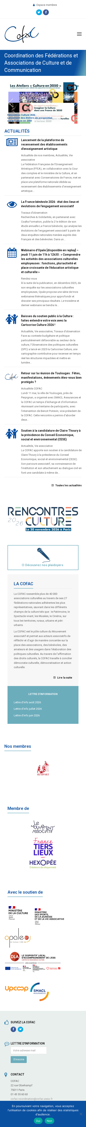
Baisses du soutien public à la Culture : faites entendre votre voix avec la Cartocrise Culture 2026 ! (47, 320)
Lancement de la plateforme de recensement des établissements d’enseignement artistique (44, 144)
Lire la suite (64, 677)
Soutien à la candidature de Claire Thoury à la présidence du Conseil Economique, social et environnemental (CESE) (51, 435)
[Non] (81, 1114)
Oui (38, 1120)
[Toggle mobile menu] (79, 34)
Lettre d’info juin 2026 (27, 715)
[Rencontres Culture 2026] (43, 530)
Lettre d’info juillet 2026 (28, 708)
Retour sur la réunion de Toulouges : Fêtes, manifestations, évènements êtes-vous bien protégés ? (51, 378)
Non (49, 1120)
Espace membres (47, 5)
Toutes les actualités (68, 485)
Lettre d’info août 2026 (27, 702)
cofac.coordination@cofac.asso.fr (32, 1098)
